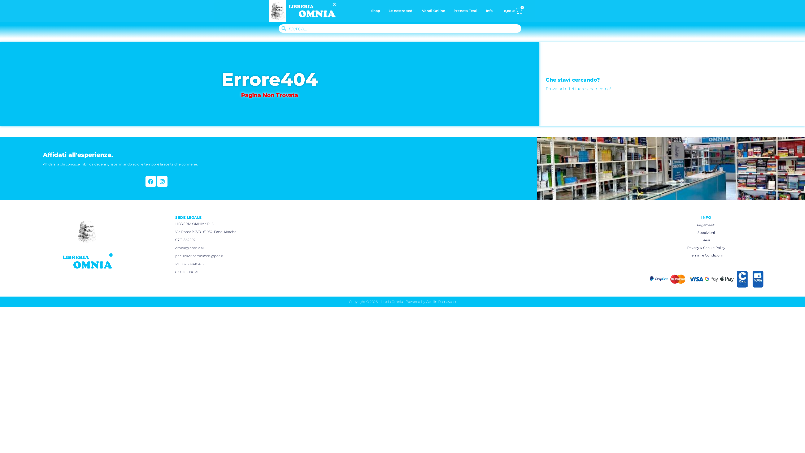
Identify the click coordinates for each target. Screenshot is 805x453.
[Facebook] (150, 181)
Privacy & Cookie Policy (706, 248)
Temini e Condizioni (706, 255)
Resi (706, 240)
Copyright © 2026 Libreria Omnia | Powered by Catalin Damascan (402, 302)
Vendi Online (433, 11)
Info (489, 11)
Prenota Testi (466, 11)
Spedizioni (706, 233)
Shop (375, 11)
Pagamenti (706, 225)
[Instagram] (162, 181)
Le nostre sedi (401, 11)
